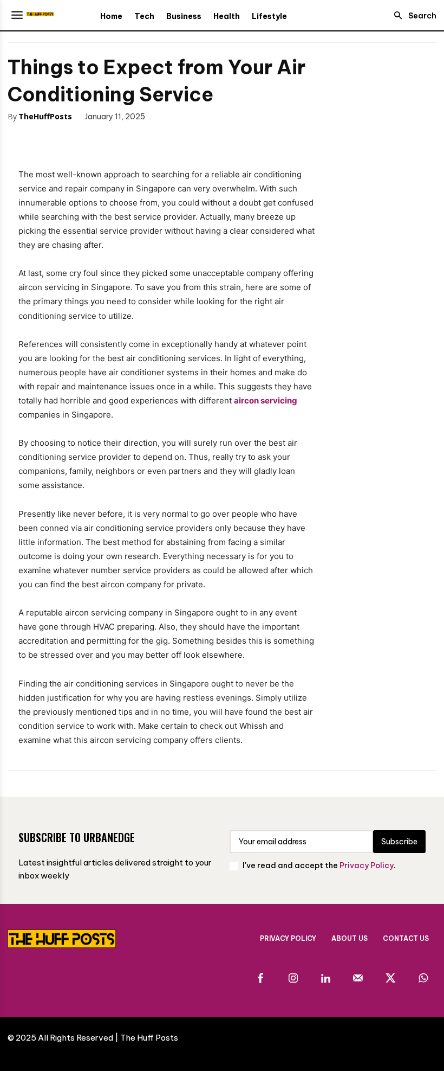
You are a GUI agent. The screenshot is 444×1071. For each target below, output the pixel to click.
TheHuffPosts (45, 116)
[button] (412, 15)
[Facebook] (29, 139)
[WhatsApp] (104, 139)
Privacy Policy (366, 865)
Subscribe (399, 841)
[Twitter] (54, 139)
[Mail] (357, 978)
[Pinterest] (79, 139)
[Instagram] (292, 978)
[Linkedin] (325, 978)
